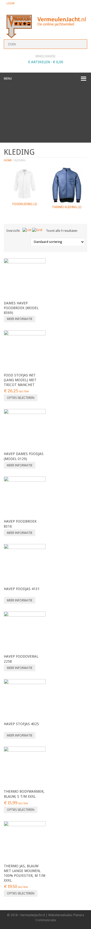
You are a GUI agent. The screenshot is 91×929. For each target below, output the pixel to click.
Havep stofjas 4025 (21, 724)
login (10, 3)
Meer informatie (19, 319)
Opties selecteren (20, 398)
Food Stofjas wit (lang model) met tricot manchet (20, 380)
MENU (8, 78)
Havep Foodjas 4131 (22, 589)
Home (8, 160)
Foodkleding (24, 204)
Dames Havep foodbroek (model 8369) (21, 308)
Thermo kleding (66, 207)
